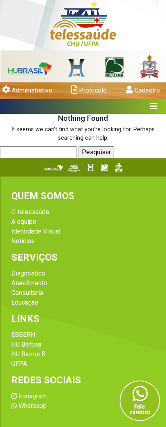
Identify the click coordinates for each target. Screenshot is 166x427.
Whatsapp (32, 406)
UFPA (19, 364)
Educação (24, 302)
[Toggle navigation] (154, 106)
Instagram (32, 396)
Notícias (23, 241)
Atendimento (29, 283)
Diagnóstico (28, 273)
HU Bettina (26, 344)
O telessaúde (30, 212)
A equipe (23, 221)
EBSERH (23, 335)
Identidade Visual (35, 231)
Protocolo (92, 90)
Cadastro (146, 90)
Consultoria (27, 293)
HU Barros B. (29, 354)
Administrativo (31, 90)
